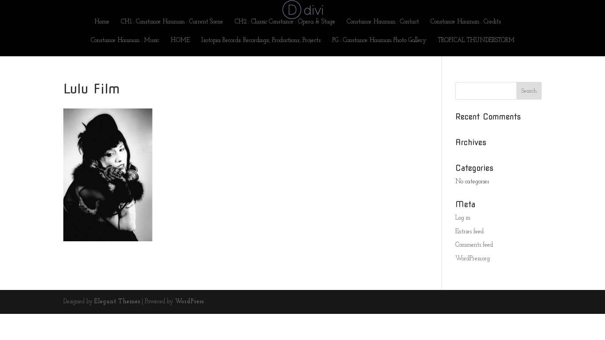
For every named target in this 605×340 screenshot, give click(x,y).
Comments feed (474, 245)
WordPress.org (472, 258)
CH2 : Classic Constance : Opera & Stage (285, 22)
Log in (462, 218)
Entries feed (469, 231)
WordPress (189, 301)
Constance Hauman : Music (125, 41)
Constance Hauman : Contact (383, 22)
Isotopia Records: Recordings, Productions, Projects (261, 41)
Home (101, 22)
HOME (180, 41)
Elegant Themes (117, 301)
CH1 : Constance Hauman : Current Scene (172, 22)
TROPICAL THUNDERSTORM (476, 41)
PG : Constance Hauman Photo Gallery (379, 41)
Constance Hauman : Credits (465, 22)
